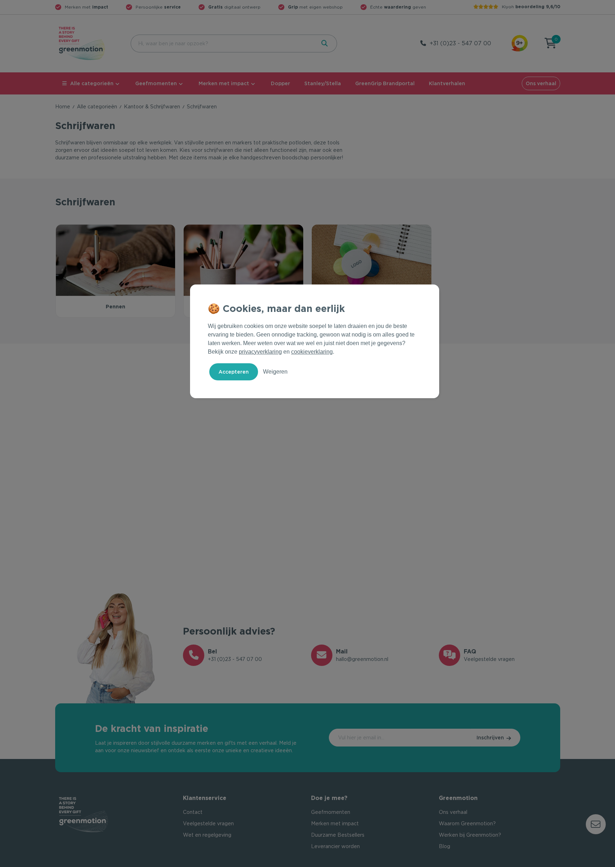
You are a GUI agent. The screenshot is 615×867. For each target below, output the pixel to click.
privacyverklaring (260, 352)
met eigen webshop (315, 7)
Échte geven (398, 7)
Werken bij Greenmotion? (470, 835)
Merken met (86, 7)
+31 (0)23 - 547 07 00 (460, 43)
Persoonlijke (158, 7)
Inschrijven (490, 737)
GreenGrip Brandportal (385, 83)
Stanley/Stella (322, 83)
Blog (444, 846)
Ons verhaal (541, 83)
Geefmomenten (156, 83)
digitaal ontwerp (234, 7)
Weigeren (275, 372)
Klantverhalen (447, 83)
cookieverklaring (312, 352)
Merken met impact (224, 83)
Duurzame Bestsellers (337, 835)
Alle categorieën (92, 83)
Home (62, 106)
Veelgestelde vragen (208, 823)
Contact (193, 812)
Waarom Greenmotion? (467, 823)
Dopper (280, 83)
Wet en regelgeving (207, 835)
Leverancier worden (335, 846)
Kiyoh (531, 6)
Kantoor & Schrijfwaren (152, 106)
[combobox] (222, 43)
